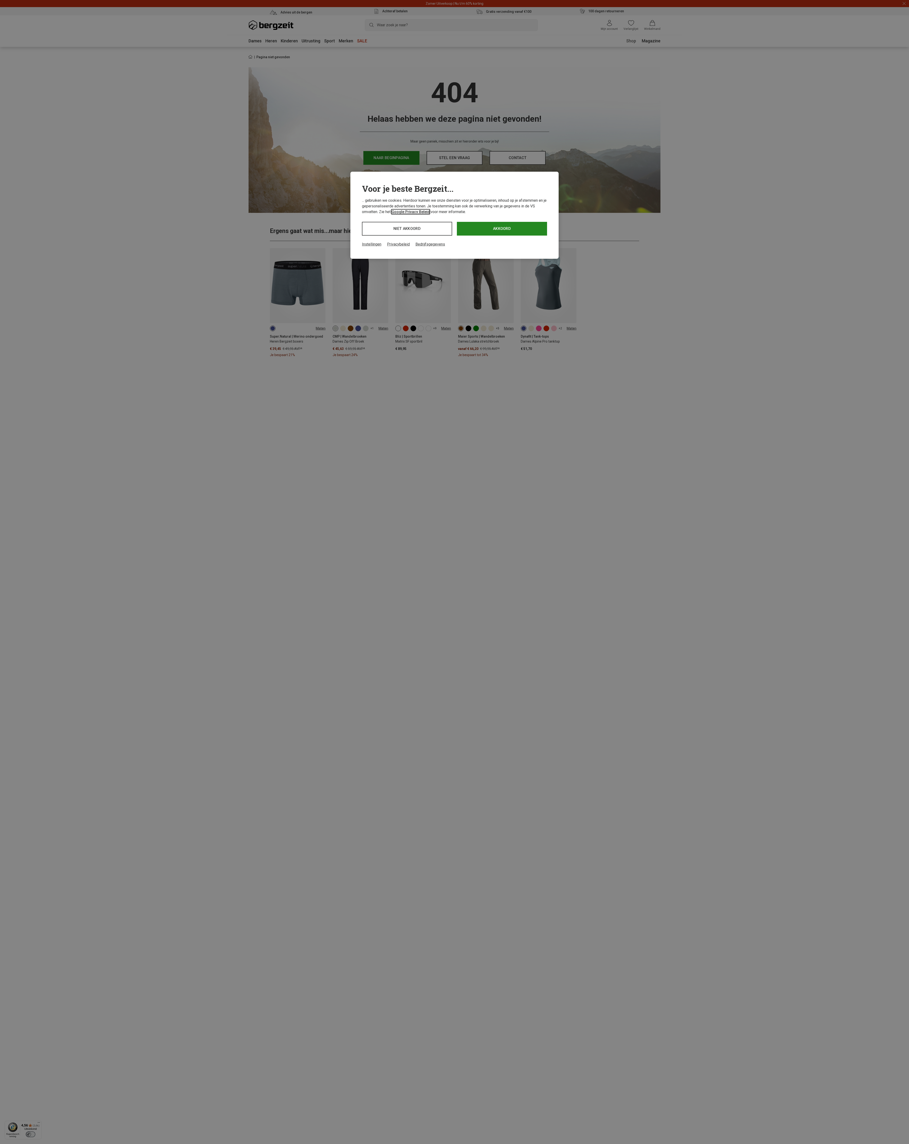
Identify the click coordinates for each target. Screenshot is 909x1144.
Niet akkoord (407, 228)
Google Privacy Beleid (411, 212)
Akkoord (502, 228)
